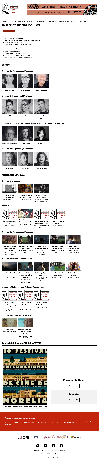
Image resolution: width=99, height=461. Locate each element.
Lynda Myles (9, 168)
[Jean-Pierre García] (41, 88)
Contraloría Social (56, 457)
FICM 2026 (13, 21)
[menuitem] (6, 21)
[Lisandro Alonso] (41, 166)
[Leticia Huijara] (25, 140)
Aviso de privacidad (44, 457)
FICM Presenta (39, 21)
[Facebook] (61, 447)
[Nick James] (25, 166)
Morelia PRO (30, 21)
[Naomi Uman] (25, 113)
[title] (23, 441)
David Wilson (9, 116)
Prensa (72, 21)
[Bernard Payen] (25, 88)
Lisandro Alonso (41, 168)
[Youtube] (37, 447)
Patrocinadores (64, 21)
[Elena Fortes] (41, 140)
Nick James (25, 168)
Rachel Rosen (9, 91)
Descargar (72, 386)
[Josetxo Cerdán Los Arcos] (41, 113)
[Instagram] (53, 447)
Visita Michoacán (81, 21)
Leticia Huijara (25, 143)
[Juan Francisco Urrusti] (9, 140)
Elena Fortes (41, 143)
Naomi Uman (25, 116)
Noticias (54, 21)
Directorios (21, 21)
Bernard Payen (25, 91)
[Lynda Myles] (9, 166)
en (95, 18)
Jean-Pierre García (41, 91)
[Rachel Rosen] (9, 88)
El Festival (6, 21)
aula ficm (48, 21)
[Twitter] (45, 447)
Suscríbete (88, 421)
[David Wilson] (9, 113)
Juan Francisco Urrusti (9, 143)
